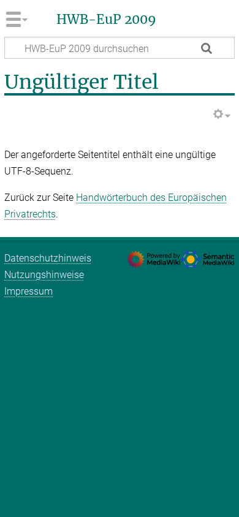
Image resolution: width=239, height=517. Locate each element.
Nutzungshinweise (44, 275)
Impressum (28, 291)
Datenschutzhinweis (47, 258)
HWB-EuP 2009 (106, 20)
